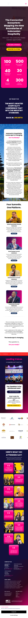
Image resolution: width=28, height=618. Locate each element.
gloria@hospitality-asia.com (8, 569)
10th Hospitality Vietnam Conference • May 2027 (12, 583)
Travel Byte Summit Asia (7, 595)
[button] (14, 233)
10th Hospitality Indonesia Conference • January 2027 (13, 581)
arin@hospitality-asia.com (8, 576)
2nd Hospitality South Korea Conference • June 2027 (13, 584)
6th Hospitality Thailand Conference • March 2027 (12, 582)
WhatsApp (10, 568)
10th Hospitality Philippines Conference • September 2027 (14, 586)
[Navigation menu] (26, 3)
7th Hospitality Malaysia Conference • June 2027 (12, 585)
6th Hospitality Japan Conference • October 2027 (12, 587)
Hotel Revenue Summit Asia (7, 594)
